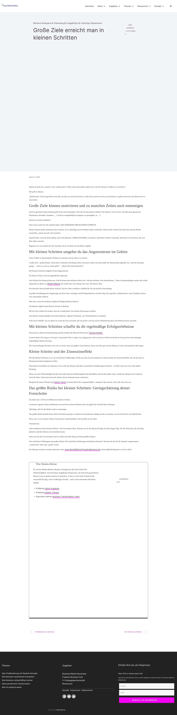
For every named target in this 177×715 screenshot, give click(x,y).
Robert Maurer (53, 284)
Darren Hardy (60, 382)
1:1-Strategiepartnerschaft (73, 680)
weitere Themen (51, 492)
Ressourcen (67, 684)
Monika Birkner (61, 710)
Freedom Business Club (72, 677)
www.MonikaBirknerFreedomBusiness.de (82, 449)
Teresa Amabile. (96, 333)
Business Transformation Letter (66, 496)
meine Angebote (52, 488)
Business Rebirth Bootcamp (74, 674)
